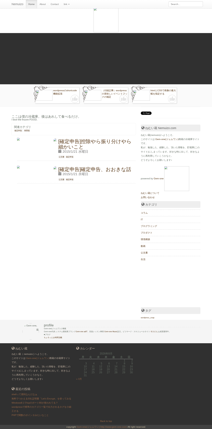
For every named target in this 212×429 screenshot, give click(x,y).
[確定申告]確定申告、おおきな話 (94, 169)
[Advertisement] (106, 58)
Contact (55, 4)
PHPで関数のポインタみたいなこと (30, 415)
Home (31, 4)
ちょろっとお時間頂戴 (53, 337)
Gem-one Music (110, 331)
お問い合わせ (148, 197)
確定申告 (18, 131)
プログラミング (149, 226)
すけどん (154, 331)
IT (142, 219)
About (43, 4)
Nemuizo (17, 4)
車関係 (27, 131)
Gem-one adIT (81, 331)
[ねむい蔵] (176, 178)
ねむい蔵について (150, 193)
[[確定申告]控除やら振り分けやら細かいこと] (18, 137)
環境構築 (145, 239)
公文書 (61, 157)
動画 (143, 246)
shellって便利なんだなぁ (24, 394)
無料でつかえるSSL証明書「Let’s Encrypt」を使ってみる (41, 398)
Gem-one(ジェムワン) (167, 139)
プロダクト (146, 232)
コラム (144, 213)
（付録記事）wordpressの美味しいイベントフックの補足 (114, 93)
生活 (143, 259)
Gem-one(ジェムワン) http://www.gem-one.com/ (102, 427)
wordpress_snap (147, 318)
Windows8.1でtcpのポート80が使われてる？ (35, 402)
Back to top (106, 421)
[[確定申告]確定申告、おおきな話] (18, 165)
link (66, 4)
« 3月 (79, 379)
